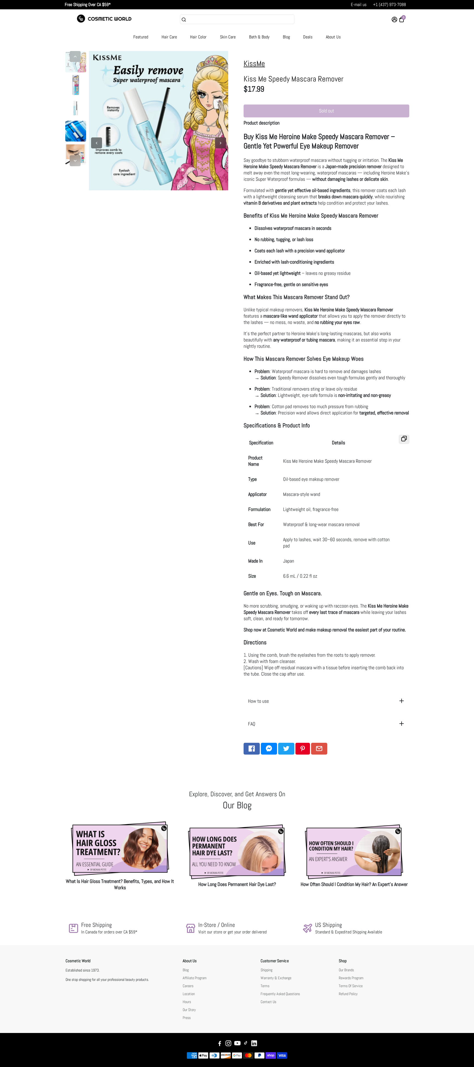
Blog (286, 37)
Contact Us (268, 1002)
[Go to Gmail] (319, 749)
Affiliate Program (195, 978)
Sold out (326, 111)
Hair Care (169, 37)
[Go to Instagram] (228, 1044)
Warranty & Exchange (276, 978)
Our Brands (346, 970)
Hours (187, 1002)
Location (189, 994)
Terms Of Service (351, 986)
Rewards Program (351, 978)
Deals (307, 37)
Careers (188, 986)
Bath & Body (259, 37)
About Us (333, 37)
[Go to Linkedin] (254, 1044)
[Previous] (75, 56)
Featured (140, 37)
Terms (265, 986)
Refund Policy (348, 994)
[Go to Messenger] (269, 749)
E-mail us (358, 4)
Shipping (266, 970)
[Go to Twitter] (286, 749)
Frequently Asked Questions (280, 994)
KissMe (254, 63)
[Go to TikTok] (246, 1044)
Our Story (189, 1009)
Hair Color (198, 37)
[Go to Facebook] (252, 749)
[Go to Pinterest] (302, 749)
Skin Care (228, 37)
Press (187, 1017)
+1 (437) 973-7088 (389, 4)
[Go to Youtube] (237, 1044)
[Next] (75, 160)
